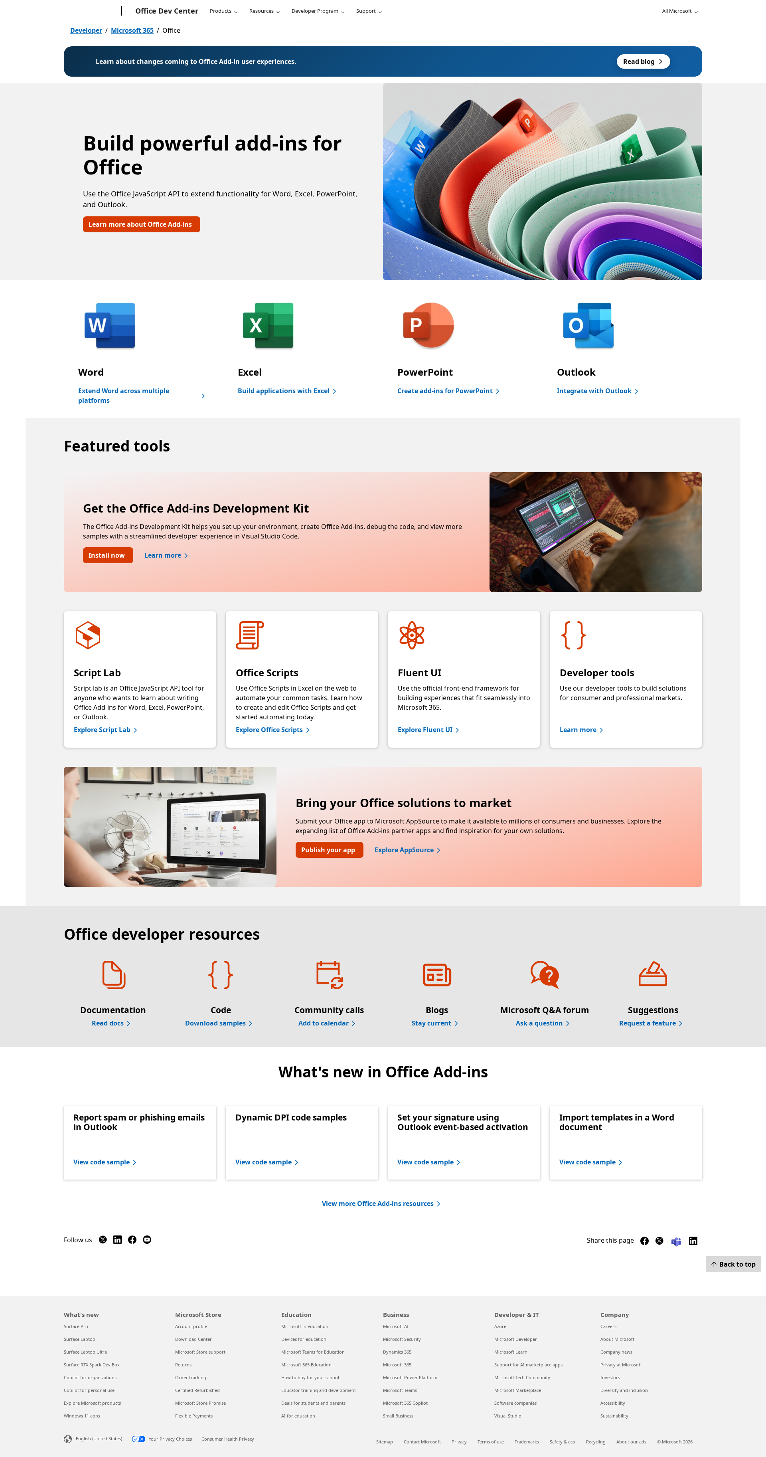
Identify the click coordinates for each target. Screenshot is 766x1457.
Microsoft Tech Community (522, 1377)
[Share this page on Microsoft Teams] (676, 1241)
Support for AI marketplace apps (528, 1365)
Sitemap (384, 1442)
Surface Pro (76, 1326)
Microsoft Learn (510, 1352)
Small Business (398, 1416)
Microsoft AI (396, 1326)
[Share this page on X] (659, 1242)
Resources (261, 10)
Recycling (596, 1442)
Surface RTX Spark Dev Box (92, 1365)
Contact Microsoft (422, 1442)
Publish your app (328, 849)
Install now (107, 555)
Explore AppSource (404, 849)
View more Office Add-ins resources (378, 1203)
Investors (610, 1377)
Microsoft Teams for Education (313, 1352)
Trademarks (527, 1442)
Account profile (191, 1326)
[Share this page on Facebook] (644, 1242)
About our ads (631, 1442)
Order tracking (190, 1377)
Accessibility (612, 1403)
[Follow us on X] (103, 1241)
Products (220, 10)
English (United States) (99, 1438)
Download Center (193, 1339)
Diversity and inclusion (624, 1390)
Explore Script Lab (102, 729)
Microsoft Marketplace (517, 1390)
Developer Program (315, 10)
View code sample (101, 1162)
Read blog (639, 61)
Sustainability (614, 1416)
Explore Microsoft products (92, 1403)
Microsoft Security (402, 1339)
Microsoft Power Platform (410, 1377)
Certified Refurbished (197, 1390)
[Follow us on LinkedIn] (117, 1241)
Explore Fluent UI (425, 729)
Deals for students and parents (313, 1403)
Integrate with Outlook (594, 390)
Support (366, 10)
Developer (86, 30)
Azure (500, 1326)
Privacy (459, 1442)
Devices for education (303, 1339)
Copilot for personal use (89, 1390)
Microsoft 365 (132, 30)
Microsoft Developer (515, 1339)
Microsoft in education (304, 1326)
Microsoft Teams (400, 1390)
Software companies (515, 1403)
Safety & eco (562, 1442)
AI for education (298, 1416)
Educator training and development (318, 1390)
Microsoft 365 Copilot (405, 1403)
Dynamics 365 (397, 1352)
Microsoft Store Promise (200, 1403)
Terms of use (491, 1442)
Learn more (162, 555)
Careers (608, 1326)
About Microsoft (617, 1339)
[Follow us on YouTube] (147, 1241)
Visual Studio (507, 1416)
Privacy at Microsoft (621, 1365)
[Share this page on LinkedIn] (693, 1242)
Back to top (737, 1264)
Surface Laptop (79, 1339)
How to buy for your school (310, 1377)
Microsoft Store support (200, 1352)
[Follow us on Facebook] (132, 1241)
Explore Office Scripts (269, 729)
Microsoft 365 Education (306, 1365)
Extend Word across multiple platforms (123, 395)
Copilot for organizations (90, 1377)
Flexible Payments (194, 1416)
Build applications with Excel (284, 390)
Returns (183, 1365)
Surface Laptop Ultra (85, 1352)
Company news (616, 1352)
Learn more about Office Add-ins (140, 224)
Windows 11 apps (82, 1416)
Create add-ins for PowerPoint (445, 390)
